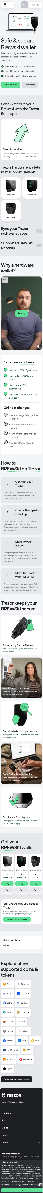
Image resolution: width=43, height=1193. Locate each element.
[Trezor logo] (5, 5)
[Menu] (10, 5)
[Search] (24, 4)
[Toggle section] (39, 231)
